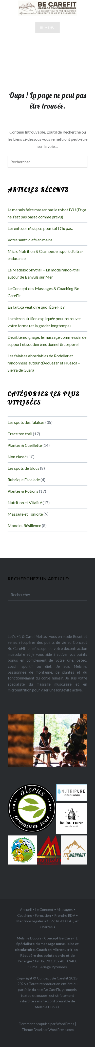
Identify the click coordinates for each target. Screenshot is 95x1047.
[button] (32, 808)
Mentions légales (30, 921)
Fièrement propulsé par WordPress (46, 1024)
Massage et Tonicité (25, 514)
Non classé (17, 456)
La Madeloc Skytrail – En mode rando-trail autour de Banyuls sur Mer (44, 273)
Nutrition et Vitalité (25, 502)
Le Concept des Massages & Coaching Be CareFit (43, 292)
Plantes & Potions (23, 491)
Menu (50, 27)
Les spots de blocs (23, 468)
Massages (65, 909)
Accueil (26, 909)
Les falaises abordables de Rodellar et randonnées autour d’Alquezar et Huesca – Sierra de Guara (44, 362)
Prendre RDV (64, 915)
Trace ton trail (20, 433)
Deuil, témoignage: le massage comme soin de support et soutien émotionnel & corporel (47, 341)
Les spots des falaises (26, 422)
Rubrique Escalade (24, 479)
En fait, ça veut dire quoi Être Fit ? (36, 307)
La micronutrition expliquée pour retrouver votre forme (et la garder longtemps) (44, 322)
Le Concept (44, 909)
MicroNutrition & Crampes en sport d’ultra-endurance (45, 255)
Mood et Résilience (24, 525)
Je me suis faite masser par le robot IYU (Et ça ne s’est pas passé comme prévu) (47, 213)
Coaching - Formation (34, 915)
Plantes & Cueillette (25, 445)
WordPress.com (61, 1029)
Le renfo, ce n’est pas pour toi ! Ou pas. (40, 228)
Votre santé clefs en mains (30, 239)
